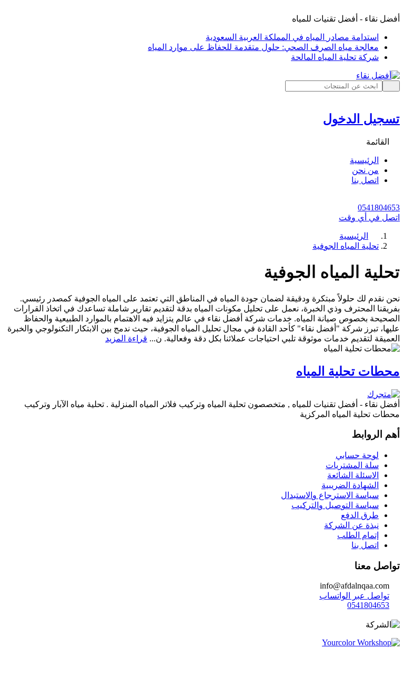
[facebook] (394, 614)
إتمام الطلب (358, 535)
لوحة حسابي (357, 455)
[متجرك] (383, 394)
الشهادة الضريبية (350, 485)
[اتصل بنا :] (202, 660)
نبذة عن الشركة (351, 525)
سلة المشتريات (352, 465)
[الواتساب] (202, 670)
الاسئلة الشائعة (353, 475)
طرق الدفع (360, 515)
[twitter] (384, 614)
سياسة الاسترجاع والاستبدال (330, 495)
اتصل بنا (365, 545)
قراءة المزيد (126, 338)
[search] (391, 86)
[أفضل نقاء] (378, 75)
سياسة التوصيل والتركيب (335, 505)
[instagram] (373, 614)
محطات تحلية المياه (348, 371)
